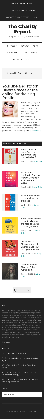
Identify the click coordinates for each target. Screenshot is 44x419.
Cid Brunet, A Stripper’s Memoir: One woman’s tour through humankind (30, 245)
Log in (36, 411)
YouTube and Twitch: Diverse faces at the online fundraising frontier (20, 92)
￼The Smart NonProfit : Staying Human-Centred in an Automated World (30, 177)
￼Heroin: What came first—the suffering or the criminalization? (28, 153)
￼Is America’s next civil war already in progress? (30, 198)
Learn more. (6, 342)
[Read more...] (35, 131)
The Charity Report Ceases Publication (15, 353)
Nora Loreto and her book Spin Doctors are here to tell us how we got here (31, 222)
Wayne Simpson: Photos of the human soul (29, 267)
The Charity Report (22, 29)
